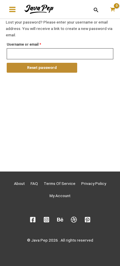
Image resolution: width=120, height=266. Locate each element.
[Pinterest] (87, 219)
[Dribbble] (73, 219)
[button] (96, 9)
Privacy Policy (93, 183)
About (19, 183)
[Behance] (60, 219)
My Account (60, 195)
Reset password (42, 67)
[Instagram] (46, 219)
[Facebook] (32, 219)
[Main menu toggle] (12, 9)
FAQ (34, 183)
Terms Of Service (59, 183)
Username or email (31, 44)
